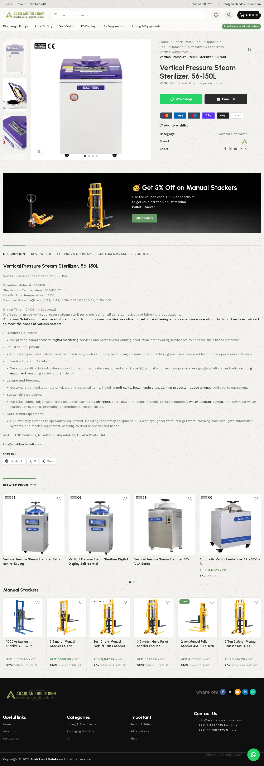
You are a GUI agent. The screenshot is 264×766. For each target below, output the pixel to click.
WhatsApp (184, 99)
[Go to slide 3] (93, 156)
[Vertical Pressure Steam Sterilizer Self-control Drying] (33, 524)
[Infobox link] (202, 4)
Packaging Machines (81, 731)
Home (164, 42)
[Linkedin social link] (241, 149)
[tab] (14, 251)
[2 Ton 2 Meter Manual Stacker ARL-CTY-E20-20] (241, 617)
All (68, 738)
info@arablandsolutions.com (25, 444)
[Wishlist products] (215, 15)
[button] (8, 157)
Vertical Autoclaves (174, 52)
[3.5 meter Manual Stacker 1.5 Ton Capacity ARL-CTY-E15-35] (66, 617)
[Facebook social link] (225, 149)
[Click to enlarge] (39, 152)
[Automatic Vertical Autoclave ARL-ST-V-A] (230, 524)
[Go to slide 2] (89, 156)
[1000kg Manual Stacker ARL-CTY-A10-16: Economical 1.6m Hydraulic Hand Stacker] (23, 617)
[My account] (228, 15)
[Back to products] (249, 49)
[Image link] (31, 695)
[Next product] (254, 49)
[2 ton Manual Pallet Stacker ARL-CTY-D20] (197, 617)
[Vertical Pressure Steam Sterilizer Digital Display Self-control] (99, 524)
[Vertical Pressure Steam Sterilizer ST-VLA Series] (165, 524)
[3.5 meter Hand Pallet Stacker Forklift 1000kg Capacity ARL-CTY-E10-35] (153, 617)
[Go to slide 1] (85, 156)
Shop (134, 738)
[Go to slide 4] (97, 156)
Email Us (228, 99)
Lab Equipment (171, 47)
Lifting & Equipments (81, 724)
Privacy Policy (139, 731)
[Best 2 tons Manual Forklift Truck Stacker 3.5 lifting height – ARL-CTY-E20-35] (110, 617)
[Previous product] (244, 49)
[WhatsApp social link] (246, 149)
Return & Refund (141, 724)
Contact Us (11, 738)
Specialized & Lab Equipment (196, 42)
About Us (9, 731)
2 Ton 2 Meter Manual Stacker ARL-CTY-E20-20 (240, 646)
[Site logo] (25, 15)
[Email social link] (236, 149)
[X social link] (230, 149)
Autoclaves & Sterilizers (206, 47)
